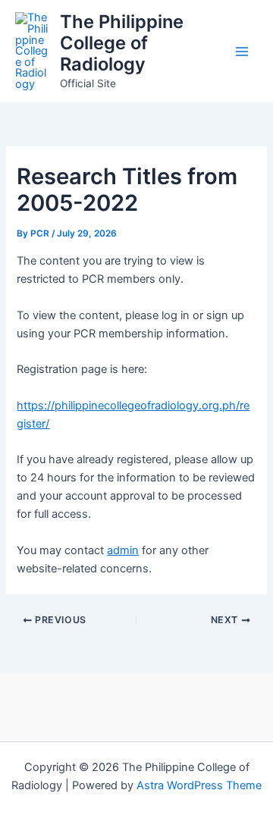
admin (123, 550)
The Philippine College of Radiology (122, 43)
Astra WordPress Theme (199, 785)
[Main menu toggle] (242, 51)
